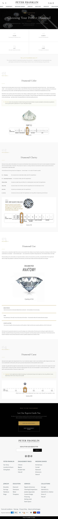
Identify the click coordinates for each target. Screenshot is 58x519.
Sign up (37, 450)
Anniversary (38, 465)
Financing (27, 497)
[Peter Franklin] (27, 3)
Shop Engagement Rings (29, 429)
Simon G (43, 494)
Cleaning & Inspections (30, 489)
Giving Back (6, 469)
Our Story (6, 465)
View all (20, 472)
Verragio (43, 487)
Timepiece (16, 494)
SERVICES (46, 6)
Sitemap (16, 509)
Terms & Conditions (6, 509)
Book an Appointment (29, 423)
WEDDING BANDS (20, 6)
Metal (14, 492)
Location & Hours (8, 467)
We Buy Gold (28, 499)
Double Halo (21, 469)
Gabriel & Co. (45, 489)
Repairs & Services (29, 487)
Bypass (20, 467)
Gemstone (16, 489)
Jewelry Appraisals (29, 492)
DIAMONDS (9, 6)
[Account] (51, 3)
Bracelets (6, 487)
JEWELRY (30, 6)
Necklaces (6, 492)
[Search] (49, 3)
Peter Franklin (27, 517)
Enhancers (38, 472)
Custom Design (28, 494)
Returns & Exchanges (34, 509)
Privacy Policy (23, 509)
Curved (37, 467)
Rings (4, 494)
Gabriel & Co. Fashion (47, 492)
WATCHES (38, 6)
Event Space (27, 501)
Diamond (38, 469)
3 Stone (20, 465)
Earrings (5, 489)
